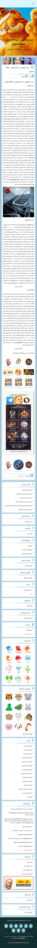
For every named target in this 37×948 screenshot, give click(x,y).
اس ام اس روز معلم (27, 489)
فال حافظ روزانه (28, 866)
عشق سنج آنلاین (28, 618)
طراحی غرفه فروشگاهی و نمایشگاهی (23, 842)
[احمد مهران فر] (29, 61)
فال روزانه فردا (28, 912)
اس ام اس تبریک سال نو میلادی (24, 493)
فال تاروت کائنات (27, 753)
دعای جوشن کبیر (27, 589)
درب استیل (10, 227)
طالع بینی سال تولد (27, 733)
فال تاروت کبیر (28, 749)
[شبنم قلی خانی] (7, 61)
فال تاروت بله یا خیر (27, 793)
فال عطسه (29, 900)
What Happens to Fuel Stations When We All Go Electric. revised (21, 813)
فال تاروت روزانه (27, 746)
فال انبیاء (30, 533)
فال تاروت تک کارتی (27, 757)
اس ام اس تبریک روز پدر (26, 497)
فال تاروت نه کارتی (27, 777)
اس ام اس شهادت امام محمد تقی (24, 501)
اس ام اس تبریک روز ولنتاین (25, 509)
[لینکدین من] (13, 930)
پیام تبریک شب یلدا (27, 873)
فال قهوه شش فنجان (27, 553)
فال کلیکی (29, 605)
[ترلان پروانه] (18, 61)
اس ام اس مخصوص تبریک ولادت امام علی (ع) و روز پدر (18, 505)
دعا (31, 593)
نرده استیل (8, 97)
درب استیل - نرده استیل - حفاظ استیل (18, 42)
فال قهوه (30, 545)
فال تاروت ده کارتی (27, 781)
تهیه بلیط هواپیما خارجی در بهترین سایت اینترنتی (20, 838)
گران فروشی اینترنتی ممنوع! (25, 834)
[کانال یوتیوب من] (18, 930)
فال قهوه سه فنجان (27, 549)
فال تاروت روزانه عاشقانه (25, 789)
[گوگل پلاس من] (23, 930)
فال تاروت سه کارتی (27, 761)
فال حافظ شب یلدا (27, 870)
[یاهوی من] (31, 926)
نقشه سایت (11, 942)
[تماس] (11, 926)
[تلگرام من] (26, 926)
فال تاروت (29, 796)
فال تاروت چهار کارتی (26, 765)
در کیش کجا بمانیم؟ (27, 826)
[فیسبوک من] (21, 926)
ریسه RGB (29, 630)
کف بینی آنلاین (28, 565)
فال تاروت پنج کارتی (27, 769)
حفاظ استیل (28, 337)
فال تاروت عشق (28, 785)
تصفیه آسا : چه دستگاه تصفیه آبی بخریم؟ (21, 809)
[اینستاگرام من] (16, 926)
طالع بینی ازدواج (28, 577)
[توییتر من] (6, 926)
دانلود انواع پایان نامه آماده (25, 846)
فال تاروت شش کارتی (26, 773)
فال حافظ (30, 862)
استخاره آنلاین (28, 521)
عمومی (24, 475)
